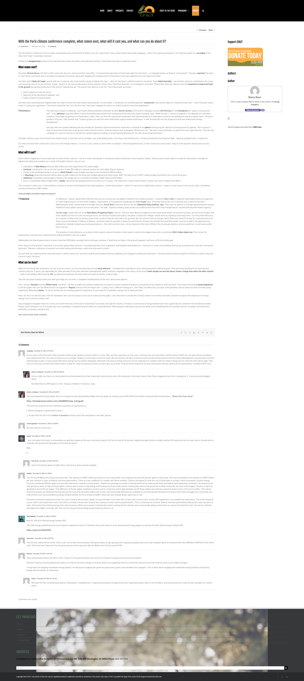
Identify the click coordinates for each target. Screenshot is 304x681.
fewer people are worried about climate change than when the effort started (180, 271)
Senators (34, 284)
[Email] (263, 110)
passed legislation (205, 284)
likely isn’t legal (38, 81)
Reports (72, 287)
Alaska (62, 181)
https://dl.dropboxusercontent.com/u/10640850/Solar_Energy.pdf (55, 401)
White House (51, 284)
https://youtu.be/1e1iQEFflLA (39, 530)
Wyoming (29, 175)
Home (20, 624)
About (20, 629)
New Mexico (41, 166)
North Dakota (66, 172)
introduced (182, 111)
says (162, 204)
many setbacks (103, 268)
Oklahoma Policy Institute (148, 204)
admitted (60, 113)
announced (149, 102)
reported (200, 73)
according (200, 53)
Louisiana (27, 169)
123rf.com (257, 127)
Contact (21, 635)
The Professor (31, 516)
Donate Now (23, 640)
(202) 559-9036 (121, 659)
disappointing (34, 61)
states (41, 290)
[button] (202, 11)
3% (51, 274)
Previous (202, 30)
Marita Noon (25, 46)
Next (211, 30)
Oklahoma (27, 178)
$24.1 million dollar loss (182, 232)
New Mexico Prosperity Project (100, 212)
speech (148, 127)
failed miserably (164, 81)
